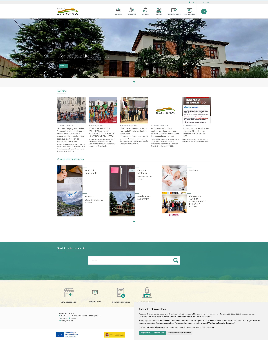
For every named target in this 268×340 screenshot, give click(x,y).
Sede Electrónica (174, 14)
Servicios (145, 14)
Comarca (118, 14)
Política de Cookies (208, 327)
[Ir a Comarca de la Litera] (67, 11)
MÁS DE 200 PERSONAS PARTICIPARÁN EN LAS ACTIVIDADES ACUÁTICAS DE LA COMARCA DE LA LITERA (101, 132)
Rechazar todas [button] (159, 332)
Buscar (204, 11)
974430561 (64, 318)
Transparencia (189, 14)
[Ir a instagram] (193, 2)
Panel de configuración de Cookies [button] (179, 332)
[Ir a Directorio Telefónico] (203, 2)
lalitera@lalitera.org (67, 321)
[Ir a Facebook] (189, 2)
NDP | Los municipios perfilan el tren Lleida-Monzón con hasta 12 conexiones (134, 131)
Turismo (159, 14)
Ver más (63, 66)
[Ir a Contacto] (208, 2)
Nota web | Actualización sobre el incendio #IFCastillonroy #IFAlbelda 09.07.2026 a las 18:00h (195, 132)
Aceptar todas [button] (145, 332)
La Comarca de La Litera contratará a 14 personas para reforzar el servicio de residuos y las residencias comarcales (165, 132)
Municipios (132, 14)
